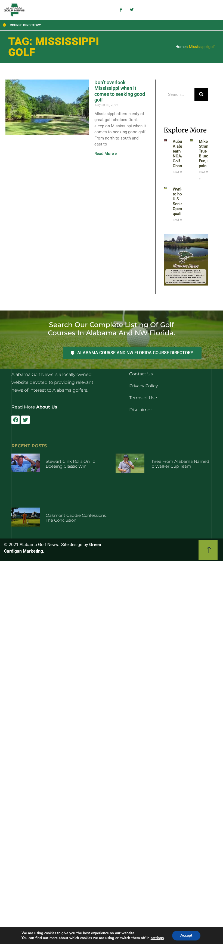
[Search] (201, 94)
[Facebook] (15, 420)
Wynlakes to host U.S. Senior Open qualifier (181, 201)
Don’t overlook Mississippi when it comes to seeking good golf (119, 91)
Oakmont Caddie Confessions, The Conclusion (76, 518)
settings (157, 938)
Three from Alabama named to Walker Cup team (179, 464)
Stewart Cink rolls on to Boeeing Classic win (70, 464)
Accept (186, 935)
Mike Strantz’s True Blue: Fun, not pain (207, 153)
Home (180, 47)
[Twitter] (25, 420)
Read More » (105, 153)
